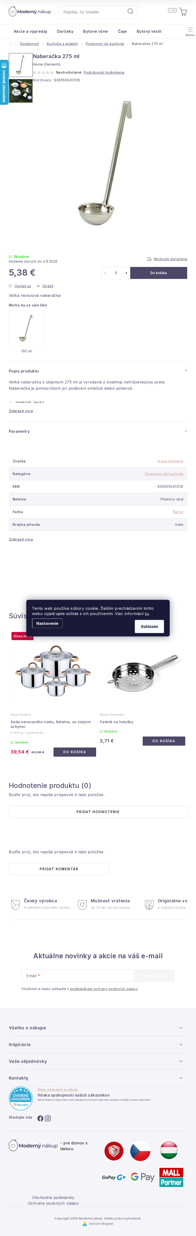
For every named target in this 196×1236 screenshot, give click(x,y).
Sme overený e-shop (58, 1089)
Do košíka (158, 273)
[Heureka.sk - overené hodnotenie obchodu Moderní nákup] (21, 1098)
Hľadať (130, 12)
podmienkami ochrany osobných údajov (104, 989)
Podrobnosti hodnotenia (104, 72)
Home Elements (171, 461)
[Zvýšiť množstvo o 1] (126, 273)
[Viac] (189, 30)
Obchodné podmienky (53, 1197)
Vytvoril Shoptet (101, 1223)
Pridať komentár (59, 869)
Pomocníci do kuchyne (164, 474)
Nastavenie (47, 623)
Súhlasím (149, 626)
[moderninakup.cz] (140, 1150)
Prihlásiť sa (154, 976)
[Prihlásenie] (172, 10)
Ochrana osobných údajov (53, 1203)
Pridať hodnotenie (98, 812)
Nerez (178, 512)
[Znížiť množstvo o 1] (105, 273)
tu (147, 613)
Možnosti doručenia (170, 259)
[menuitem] (30, 31)
